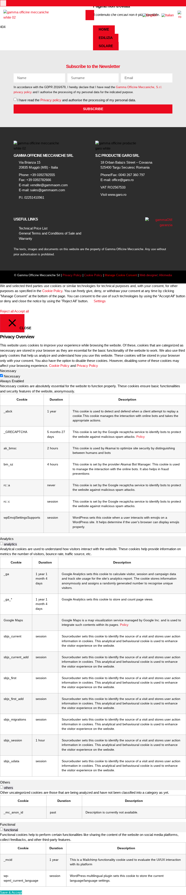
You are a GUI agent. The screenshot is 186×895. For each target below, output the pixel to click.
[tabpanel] (93, 458)
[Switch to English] (149, 15)
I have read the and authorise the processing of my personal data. (76, 100)
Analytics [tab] (7, 539)
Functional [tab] (7, 824)
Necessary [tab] (8, 371)
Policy (140, 436)
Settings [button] (100, 301)
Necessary (12, 376)
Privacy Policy (72, 275)
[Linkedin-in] (3, 3)
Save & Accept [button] (11, 892)
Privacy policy (50, 100)
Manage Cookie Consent (121, 275)
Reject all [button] (7, 311)
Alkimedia (165, 275)
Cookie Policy (93, 275)
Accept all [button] (21, 311)
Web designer (148, 275)
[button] (90, 15)
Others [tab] (5, 782)
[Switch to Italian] (167, 15)
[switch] (1, 543)
